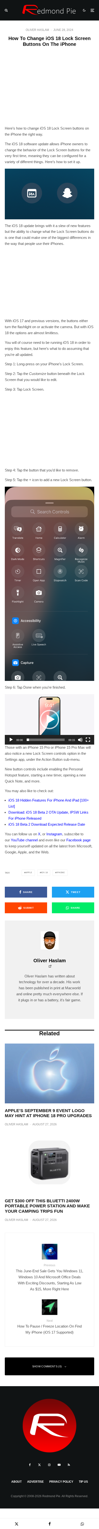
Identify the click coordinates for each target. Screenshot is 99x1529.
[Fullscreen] (88, 739)
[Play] (11, 739)
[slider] (46, 740)
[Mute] (80, 739)
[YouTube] (59, 1465)
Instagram (54, 834)
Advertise (35, 1481)
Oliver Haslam (37, 30)
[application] (49, 719)
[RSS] (69, 1465)
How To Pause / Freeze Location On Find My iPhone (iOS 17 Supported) (49, 1326)
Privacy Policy (61, 1481)
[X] (39, 1465)
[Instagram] (49, 1465)
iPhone (60, 873)
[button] (49, 719)
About (16, 1481)
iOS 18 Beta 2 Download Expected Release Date (46, 824)
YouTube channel (24, 840)
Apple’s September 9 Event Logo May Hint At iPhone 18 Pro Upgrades (48, 1113)
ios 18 (44, 873)
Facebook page (78, 840)
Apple (28, 873)
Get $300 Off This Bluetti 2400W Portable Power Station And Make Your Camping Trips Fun (47, 1206)
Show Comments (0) (47, 1366)
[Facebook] (29, 1465)
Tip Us (83, 1481)
